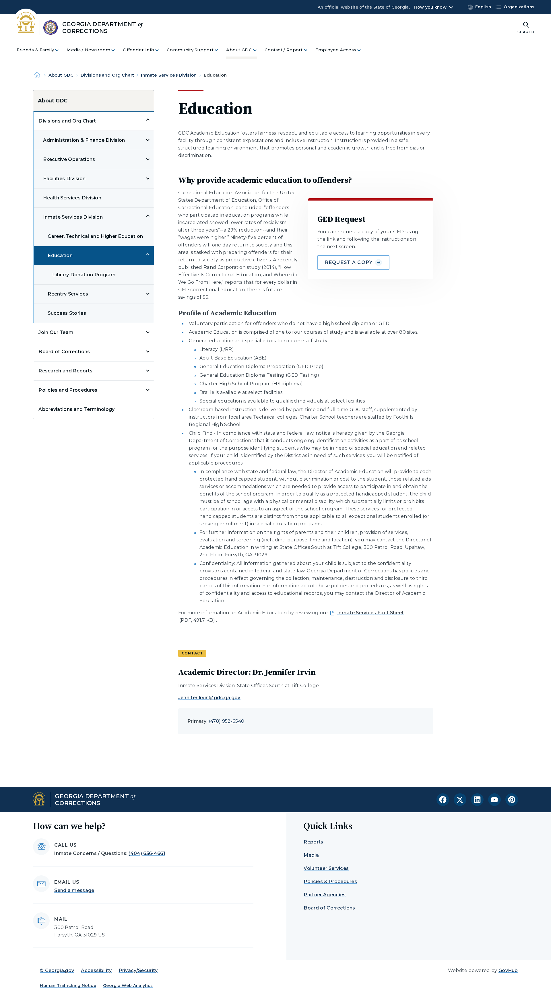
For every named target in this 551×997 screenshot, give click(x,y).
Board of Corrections (64, 351)
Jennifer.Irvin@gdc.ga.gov (209, 697)
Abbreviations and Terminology (76, 409)
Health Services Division (72, 198)
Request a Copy (349, 262)
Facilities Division (64, 178)
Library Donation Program (84, 274)
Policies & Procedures (330, 881)
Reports (313, 842)
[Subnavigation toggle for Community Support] (220, 50)
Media (311, 855)
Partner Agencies (325, 894)
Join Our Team (55, 332)
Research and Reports (65, 371)
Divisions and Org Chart (107, 75)
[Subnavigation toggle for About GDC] (258, 50)
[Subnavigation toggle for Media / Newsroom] (116, 50)
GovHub (508, 970)
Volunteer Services (326, 868)
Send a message (74, 890)
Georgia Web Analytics (128, 985)
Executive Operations (69, 159)
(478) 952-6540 (226, 721)
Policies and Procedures (67, 390)
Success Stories (67, 313)
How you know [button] (430, 7)
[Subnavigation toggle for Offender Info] (160, 50)
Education (60, 255)
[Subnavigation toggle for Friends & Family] (60, 50)
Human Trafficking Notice (68, 985)
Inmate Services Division (169, 75)
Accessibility (96, 970)
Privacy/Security (138, 970)
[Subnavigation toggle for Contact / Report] (309, 50)
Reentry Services (68, 294)
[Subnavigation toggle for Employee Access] (362, 50)
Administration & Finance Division (84, 140)
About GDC (60, 75)
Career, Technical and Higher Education (95, 236)
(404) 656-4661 (147, 853)
